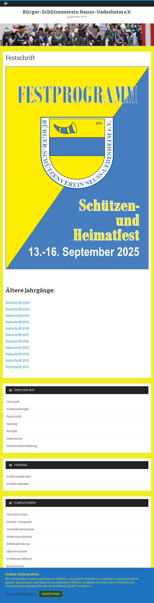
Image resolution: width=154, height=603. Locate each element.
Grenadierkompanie (20, 529)
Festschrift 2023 (18, 309)
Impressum (14, 438)
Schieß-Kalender (18, 484)
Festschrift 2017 (17, 335)
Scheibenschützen (19, 559)
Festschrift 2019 (17, 322)
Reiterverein (15, 566)
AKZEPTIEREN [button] (51, 593)
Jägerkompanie (17, 551)
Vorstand (13, 401)
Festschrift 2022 (18, 316)
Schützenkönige (18, 409)
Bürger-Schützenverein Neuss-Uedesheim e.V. (77, 12)
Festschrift (14, 416)
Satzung (12, 424)
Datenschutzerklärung (22, 446)
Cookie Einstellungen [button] (21, 594)
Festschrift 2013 (17, 360)
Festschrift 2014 (17, 354)
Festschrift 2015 (17, 348)
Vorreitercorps (17, 514)
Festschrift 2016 (17, 341)
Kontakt (12, 431)
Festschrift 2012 (17, 367)
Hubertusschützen (19, 536)
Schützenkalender (19, 476)
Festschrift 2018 (17, 328)
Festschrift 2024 (18, 303)
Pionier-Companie (19, 522)
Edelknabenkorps (18, 544)
